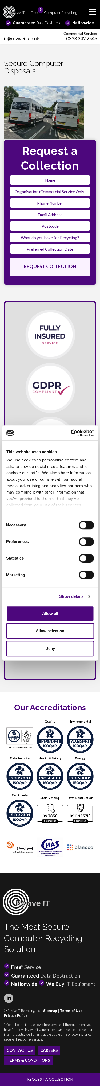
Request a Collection (50, 1079)
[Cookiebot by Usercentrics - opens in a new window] (71, 432)
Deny (50, 648)
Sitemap (50, 1011)
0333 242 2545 (81, 38)
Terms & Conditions (28, 1060)
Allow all (50, 613)
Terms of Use (71, 1011)
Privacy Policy (15, 1015)
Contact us (20, 1050)
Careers (49, 1050)
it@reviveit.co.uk (21, 38)
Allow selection (50, 631)
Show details (71, 596)
